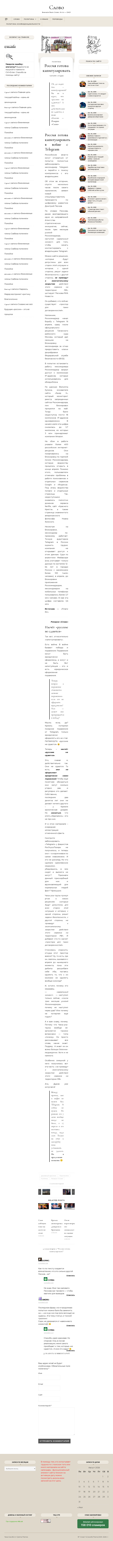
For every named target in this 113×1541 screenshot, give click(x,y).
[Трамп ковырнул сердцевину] (70, 1192)
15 (103, 1487)
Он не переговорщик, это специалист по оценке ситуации (97, 127)
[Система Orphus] (9, 59)
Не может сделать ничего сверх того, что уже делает (97, 201)
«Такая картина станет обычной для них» (96, 210)
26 (89, 1497)
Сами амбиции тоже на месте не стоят (42, 1226)
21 (99, 1492)
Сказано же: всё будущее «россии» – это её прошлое (18, 309)
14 (99, 1487)
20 (94, 1492)
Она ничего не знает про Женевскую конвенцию (97, 231)
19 (89, 1492)
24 (80, 1497)
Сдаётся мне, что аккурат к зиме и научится (97, 95)
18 (84, 1492)
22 (104, 1492)
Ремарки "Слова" (57, 1178)
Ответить (70, 1275)
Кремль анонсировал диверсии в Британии (95, 116)
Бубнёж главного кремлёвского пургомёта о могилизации (97, 138)
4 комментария (56, 1184)
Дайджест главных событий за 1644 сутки (96, 189)
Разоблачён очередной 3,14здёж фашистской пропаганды (96, 180)
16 (108, 1487)
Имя (40, 1373)
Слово (56, 7)
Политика (29, 19)
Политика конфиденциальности (23, 24)
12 (89, 1487)
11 (84, 1487)
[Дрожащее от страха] (43, 1192)
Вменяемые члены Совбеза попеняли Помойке (16, 127)
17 (79, 1492)
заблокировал (93, 1524)
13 (94, 1487)
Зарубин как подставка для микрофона (96, 168)
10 (79, 1487)
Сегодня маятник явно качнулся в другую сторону (96, 106)
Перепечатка (64, 1176)
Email (40, 1384)
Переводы (57, 19)
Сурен (61, 76)
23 (108, 1492)
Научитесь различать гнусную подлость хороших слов (95, 148)
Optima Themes (22, 1537)
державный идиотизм (48, 1176)
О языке (44, 19)
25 (84, 1497)
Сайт (40, 1395)
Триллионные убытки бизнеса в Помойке (95, 221)
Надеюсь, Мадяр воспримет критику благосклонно (17, 294)
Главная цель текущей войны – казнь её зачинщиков (17, 97)
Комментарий (45, 1406)
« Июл (80, 1507)
